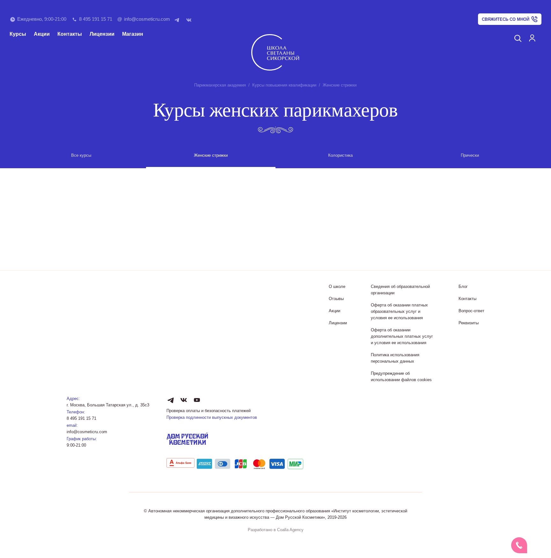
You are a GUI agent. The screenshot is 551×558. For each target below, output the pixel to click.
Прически (470, 155)
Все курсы (81, 155)
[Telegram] (178, 19)
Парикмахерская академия (220, 85)
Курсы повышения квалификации (284, 85)
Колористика (340, 155)
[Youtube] (196, 399)
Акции (42, 34)
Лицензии (102, 34)
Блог (463, 286)
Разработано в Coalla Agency (276, 529)
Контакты (69, 34)
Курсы (18, 34)
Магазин (132, 34)
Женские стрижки (211, 155)
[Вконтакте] (190, 19)
